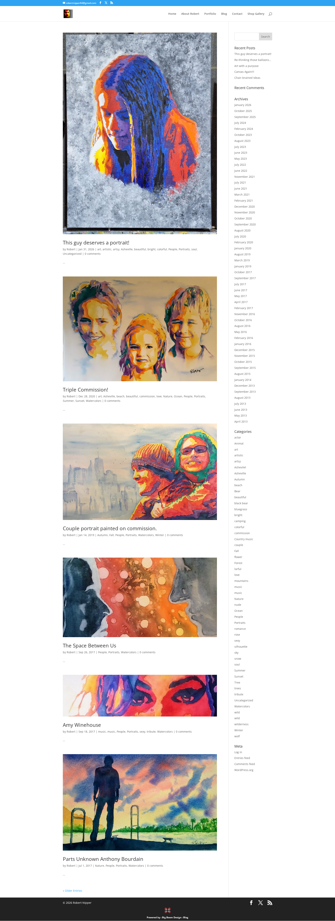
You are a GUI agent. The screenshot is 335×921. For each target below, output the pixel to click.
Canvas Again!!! (244, 72)
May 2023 (240, 158)
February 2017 (243, 308)
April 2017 (241, 302)
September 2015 (245, 368)
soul (194, 249)
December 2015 (244, 350)
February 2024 (243, 129)
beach (120, 396)
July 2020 (240, 236)
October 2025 (243, 111)
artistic (107, 249)
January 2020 (242, 248)
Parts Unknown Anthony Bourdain (103, 858)
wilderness (241, 724)
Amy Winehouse (82, 724)
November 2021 (244, 176)
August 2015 (242, 374)
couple (238, 545)
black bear (241, 503)
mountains (241, 581)
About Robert (190, 14)
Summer (68, 401)
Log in (238, 752)
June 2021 (240, 188)
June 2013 (240, 410)
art (99, 249)
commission (147, 396)
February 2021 (243, 200)
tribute (151, 731)
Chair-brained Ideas (247, 78)
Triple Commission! (85, 389)
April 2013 (241, 421)
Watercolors (93, 401)
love (159, 396)
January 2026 (242, 105)
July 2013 (240, 403)
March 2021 (242, 194)
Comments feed (244, 764)
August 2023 (242, 141)
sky (236, 652)
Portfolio (210, 14)
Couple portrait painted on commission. (110, 528)
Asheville (127, 249)
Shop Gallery (256, 14)
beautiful (140, 249)
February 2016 (243, 338)
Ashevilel (240, 467)
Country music (243, 539)
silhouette (240, 646)
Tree (237, 682)
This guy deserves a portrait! (96, 242)
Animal (238, 443)
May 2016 (240, 332)
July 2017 (240, 284)
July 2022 (240, 164)
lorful (237, 569)
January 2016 (242, 344)
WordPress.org (243, 770)
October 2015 (243, 362)
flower (238, 557)
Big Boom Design (171, 917)
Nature (167, 396)
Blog (224, 14)
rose (237, 634)
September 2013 (245, 391)
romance (240, 629)
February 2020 (243, 242)
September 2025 (245, 117)
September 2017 (245, 278)
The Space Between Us (89, 645)
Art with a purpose (246, 66)
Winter (159, 535)
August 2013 (242, 397)
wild (237, 712)
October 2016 (243, 320)
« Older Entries (72, 890)
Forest (238, 563)
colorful (162, 249)
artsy (116, 249)
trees (237, 688)
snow (237, 658)
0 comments (93, 254)
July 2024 (240, 123)
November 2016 (244, 314)
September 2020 (245, 224)
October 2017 (243, 272)
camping (240, 521)
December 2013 (244, 385)
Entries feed (242, 758)
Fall (111, 535)
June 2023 (240, 152)
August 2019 (242, 254)
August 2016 (242, 326)
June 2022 (240, 170)
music (102, 731)
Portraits (184, 249)
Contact (237, 14)
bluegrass (240, 509)
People (172, 249)
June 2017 (240, 290)
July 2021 (240, 182)
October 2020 (243, 218)
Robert (71, 249)
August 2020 (242, 230)
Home (172, 14)
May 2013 (240, 415)
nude (237, 604)
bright (151, 249)
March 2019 (242, 260)
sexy (142, 731)
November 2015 (244, 356)
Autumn (102, 535)
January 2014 (242, 380)
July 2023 (240, 147)
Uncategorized (72, 254)
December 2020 (244, 206)
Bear (237, 491)
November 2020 (244, 212)
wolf (237, 736)
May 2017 (240, 296)
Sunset (79, 401)
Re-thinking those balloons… (252, 60)
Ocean (178, 396)
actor (237, 437)
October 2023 (243, 135)
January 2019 (242, 266)
